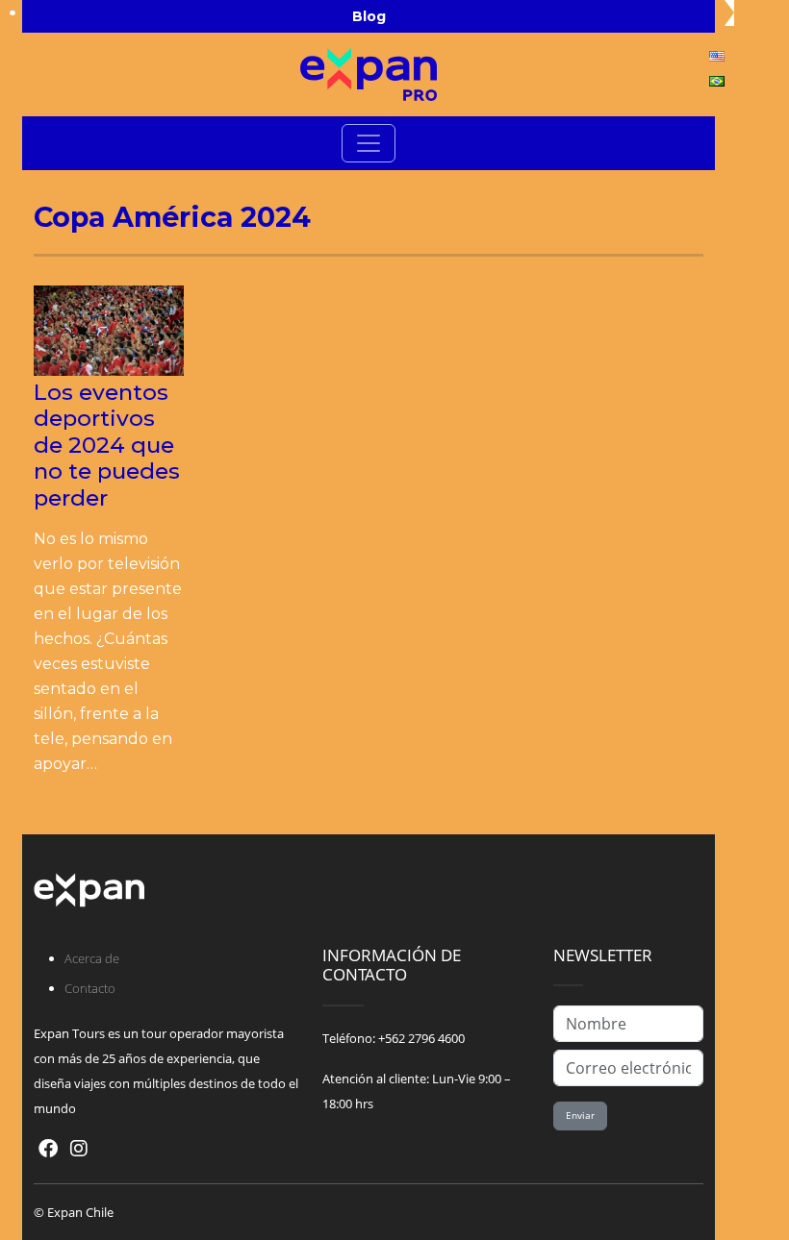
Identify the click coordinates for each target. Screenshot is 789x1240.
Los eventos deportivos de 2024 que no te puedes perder (107, 445)
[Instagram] (79, 1148)
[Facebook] (48, 1148)
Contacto (89, 988)
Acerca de (91, 958)
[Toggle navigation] (368, 143)
